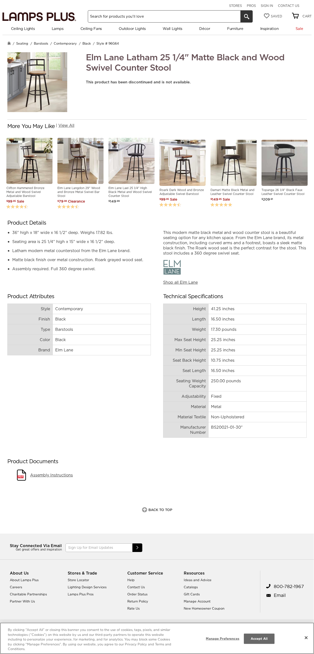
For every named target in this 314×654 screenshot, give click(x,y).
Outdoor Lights (132, 28)
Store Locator (78, 580)
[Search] (246, 16)
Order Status (137, 594)
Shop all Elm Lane (180, 282)
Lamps (58, 28)
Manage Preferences (222, 638)
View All (66, 125)
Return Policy (137, 601)
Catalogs (191, 587)
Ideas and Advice (197, 580)
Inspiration (269, 28)
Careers (16, 587)
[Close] (306, 637)
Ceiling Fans (91, 28)
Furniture (235, 28)
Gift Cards (192, 594)
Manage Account (197, 601)
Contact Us (288, 5)
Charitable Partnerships (28, 594)
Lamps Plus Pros (80, 594)
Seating (22, 43)
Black (86, 43)
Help (131, 580)
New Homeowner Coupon (204, 608)
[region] (157, 638)
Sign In (267, 5)
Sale (299, 28)
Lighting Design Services (87, 587)
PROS (251, 5)
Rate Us (133, 608)
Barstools (41, 43)
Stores (235, 5)
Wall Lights (172, 28)
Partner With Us (22, 601)
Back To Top (160, 509)
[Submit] (137, 547)
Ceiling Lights (23, 28)
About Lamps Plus (24, 580)
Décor (204, 28)
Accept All (259, 638)
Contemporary (65, 43)
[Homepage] (9, 44)
